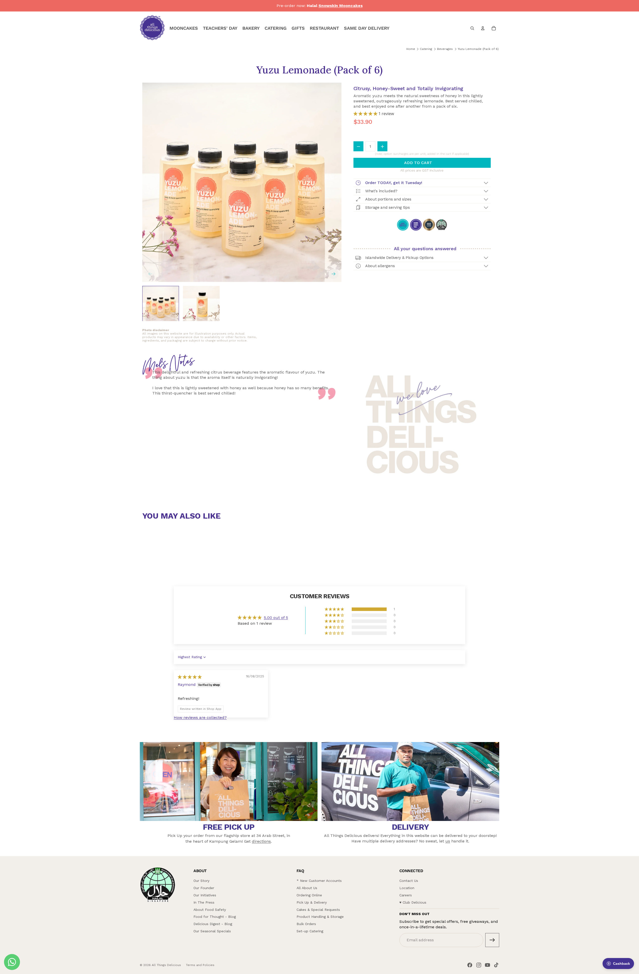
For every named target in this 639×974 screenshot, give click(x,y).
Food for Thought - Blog (214, 917)
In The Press (203, 902)
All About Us (307, 888)
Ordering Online (309, 895)
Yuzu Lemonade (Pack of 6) (478, 49)
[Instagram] (479, 965)
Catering (426, 49)
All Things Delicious (166, 965)
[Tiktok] (496, 965)
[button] (365, 114)
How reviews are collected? (200, 717)
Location (406, 888)
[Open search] (472, 28)
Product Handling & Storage (320, 917)
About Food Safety (209, 910)
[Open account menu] (482, 28)
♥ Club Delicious (412, 902)
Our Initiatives (204, 895)
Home (410, 49)
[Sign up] (492, 940)
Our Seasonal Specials (212, 931)
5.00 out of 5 (276, 617)
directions (261, 841)
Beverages (445, 49)
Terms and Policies (200, 965)
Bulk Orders (306, 924)
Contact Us (408, 881)
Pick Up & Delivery (312, 902)
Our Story (201, 881)
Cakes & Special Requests (318, 910)
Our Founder (203, 888)
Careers (405, 895)
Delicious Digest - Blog (212, 924)
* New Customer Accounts (319, 881)
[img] (190, 677)
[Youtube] (487, 965)
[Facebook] (470, 965)
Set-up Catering (310, 931)
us (447, 841)
